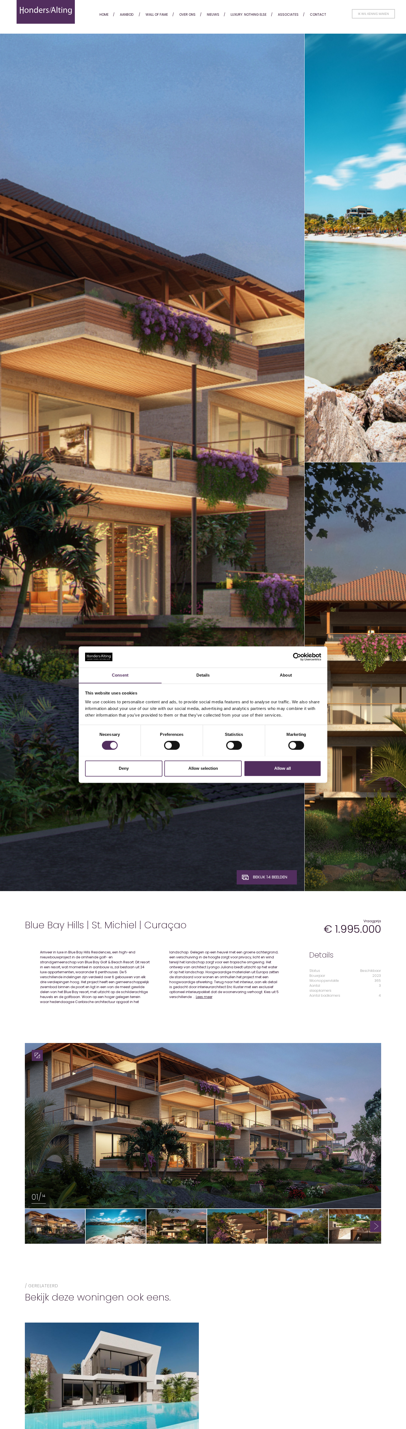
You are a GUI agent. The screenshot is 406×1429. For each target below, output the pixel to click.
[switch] (172, 745)
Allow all (282, 768)
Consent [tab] (120, 675)
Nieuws (213, 14)
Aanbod (126, 14)
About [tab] (286, 675)
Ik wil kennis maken (373, 14)
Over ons (187, 14)
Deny (124, 768)
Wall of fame (157, 14)
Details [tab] (203, 675)
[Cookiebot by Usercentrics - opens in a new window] (297, 657)
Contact (318, 14)
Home (104, 14)
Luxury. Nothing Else (249, 14)
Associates (288, 14)
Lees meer (204, 996)
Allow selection (203, 768)
